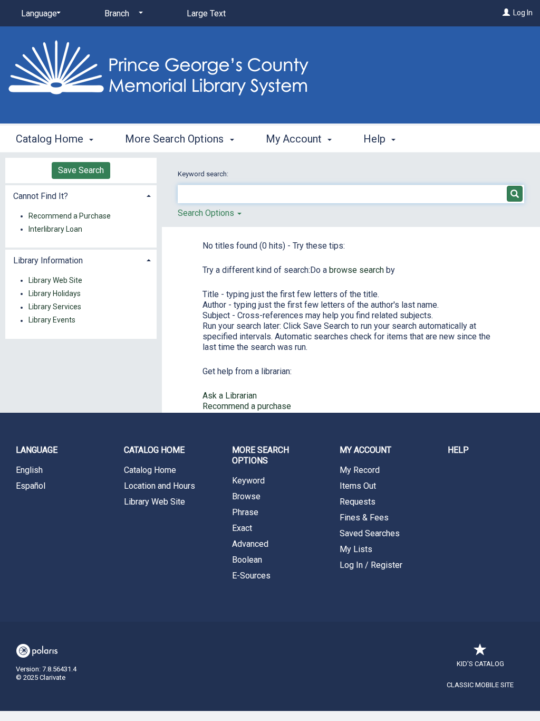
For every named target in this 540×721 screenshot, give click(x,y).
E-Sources (251, 576)
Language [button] (36, 450)
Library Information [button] (48, 260)
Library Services (54, 307)
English (29, 470)
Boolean (247, 560)
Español (30, 486)
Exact (242, 528)
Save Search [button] (81, 170)
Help (458, 450)
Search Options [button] (207, 213)
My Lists (356, 549)
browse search (357, 270)
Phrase (245, 512)
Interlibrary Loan (55, 229)
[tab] (81, 195)
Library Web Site (55, 280)
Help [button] (375, 138)
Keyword (248, 481)
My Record (360, 470)
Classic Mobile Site (480, 685)
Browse (246, 496)
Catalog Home (150, 470)
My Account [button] (295, 138)
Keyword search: (204, 174)
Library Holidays (54, 293)
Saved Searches (370, 533)
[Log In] (506, 12)
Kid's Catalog (480, 664)
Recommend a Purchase (69, 216)
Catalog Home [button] (51, 138)
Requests (357, 502)
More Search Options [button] (175, 138)
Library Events (51, 320)
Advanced (250, 544)
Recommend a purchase (246, 406)
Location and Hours (159, 486)
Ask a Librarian (229, 396)
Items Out (358, 486)
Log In (523, 12)
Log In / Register (371, 565)
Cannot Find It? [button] (40, 196)
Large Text (206, 13)
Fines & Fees (364, 518)
